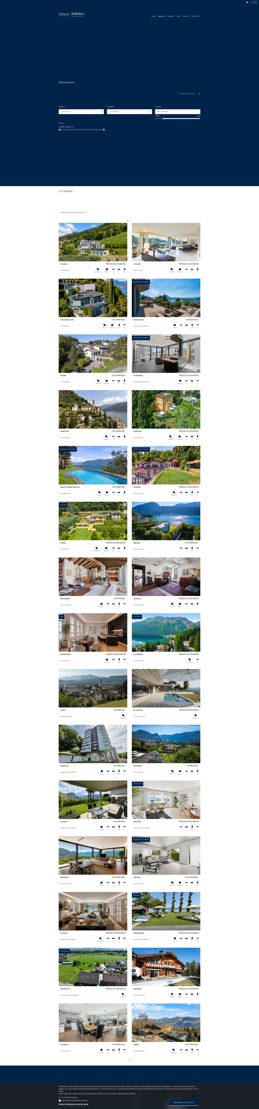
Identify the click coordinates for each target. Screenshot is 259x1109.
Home (153, 16)
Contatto (195, 16)
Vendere (170, 16)
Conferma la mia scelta (183, 1102)
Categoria (110, 107)
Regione (62, 107)
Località (158, 107)
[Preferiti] (247, 2)
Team (178, 16)
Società (186, 16)
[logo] (71, 14)
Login (254, 2)
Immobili (161, 16)
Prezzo (61, 123)
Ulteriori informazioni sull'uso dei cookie (73, 1104)
